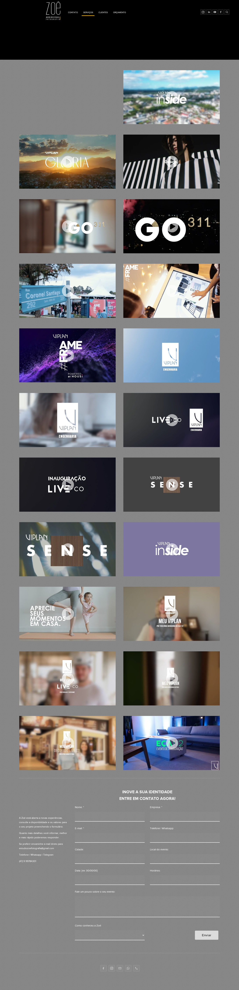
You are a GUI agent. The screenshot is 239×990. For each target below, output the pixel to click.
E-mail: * (79, 828)
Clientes (103, 12)
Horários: (155, 870)
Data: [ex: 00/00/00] (86, 870)
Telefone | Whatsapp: (162, 828)
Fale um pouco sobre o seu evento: (95, 891)
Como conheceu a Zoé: (88, 925)
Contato (73, 12)
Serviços (88, 12)
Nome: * (79, 807)
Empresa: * (156, 807)
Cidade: (79, 849)
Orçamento (119, 12)
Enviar (206, 935)
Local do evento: (159, 849)
